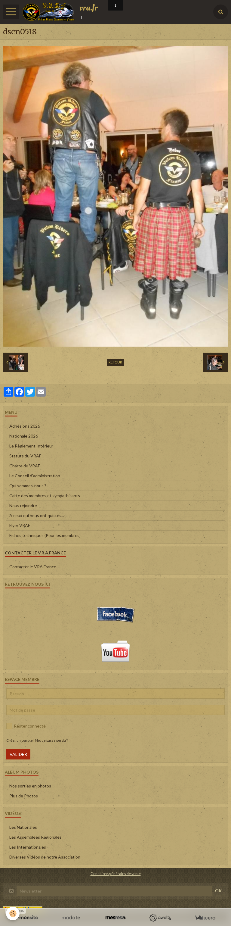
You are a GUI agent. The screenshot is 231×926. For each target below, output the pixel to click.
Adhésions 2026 (24, 426)
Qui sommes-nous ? (27, 485)
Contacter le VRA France (32, 566)
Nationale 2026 (23, 435)
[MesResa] (116, 918)
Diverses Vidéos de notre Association (44, 856)
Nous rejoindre (23, 505)
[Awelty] (160, 918)
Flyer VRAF (19, 525)
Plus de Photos (23, 795)
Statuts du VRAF (25, 455)
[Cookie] (13, 913)
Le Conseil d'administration (34, 475)
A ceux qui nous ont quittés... (36, 515)
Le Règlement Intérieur (31, 445)
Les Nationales (23, 827)
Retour (115, 362)
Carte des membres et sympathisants (44, 495)
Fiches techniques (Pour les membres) (45, 535)
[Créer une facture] (205, 918)
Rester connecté (30, 725)
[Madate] (71, 918)
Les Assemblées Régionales (35, 837)
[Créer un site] (26, 918)
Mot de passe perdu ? (51, 740)
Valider (18, 754)
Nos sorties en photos (30, 785)
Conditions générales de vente (116, 873)
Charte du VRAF (24, 465)
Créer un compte (19, 740)
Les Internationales (27, 847)
